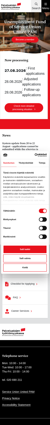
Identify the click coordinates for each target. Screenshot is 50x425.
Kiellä (25, 267)
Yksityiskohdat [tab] (26, 163)
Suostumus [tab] (8, 163)
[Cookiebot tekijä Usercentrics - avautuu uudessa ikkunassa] (35, 155)
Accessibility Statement (16, 404)
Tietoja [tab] (42, 163)
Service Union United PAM (18, 391)
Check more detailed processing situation (23, 107)
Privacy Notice (11, 398)
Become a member (25, 39)
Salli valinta (25, 258)
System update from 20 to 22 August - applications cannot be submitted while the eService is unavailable (20, 148)
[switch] (43, 219)
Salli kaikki (25, 249)
